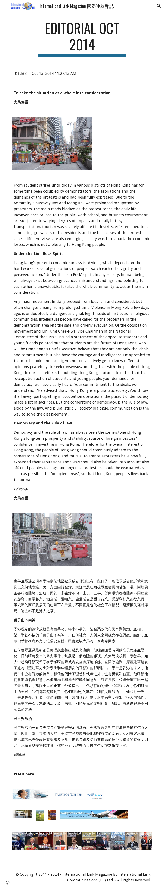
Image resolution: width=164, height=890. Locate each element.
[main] (82, 38)
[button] (5, 6)
